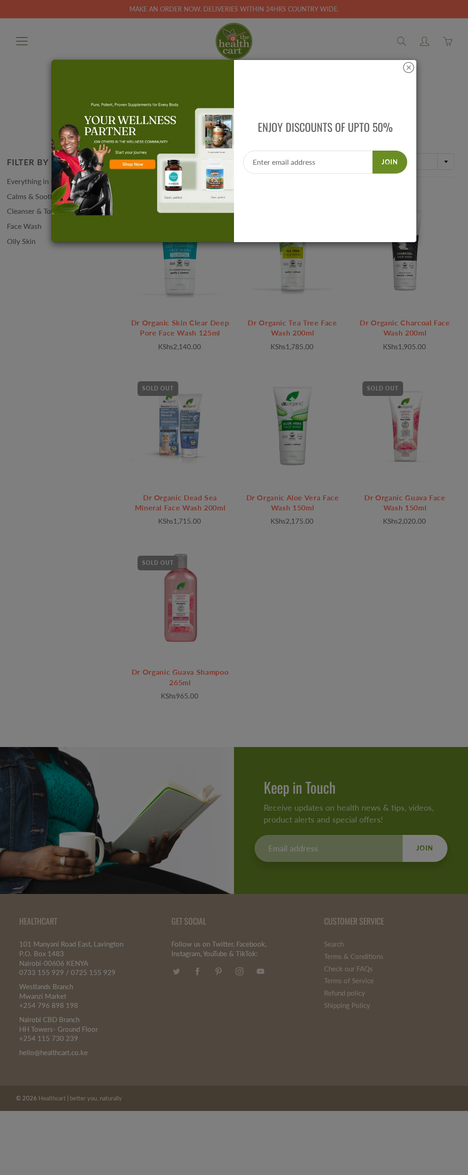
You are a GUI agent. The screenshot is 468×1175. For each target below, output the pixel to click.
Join (390, 162)
